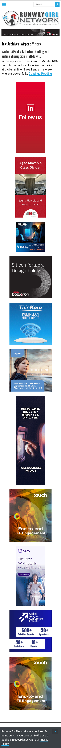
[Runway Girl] (30, 25)
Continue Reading (40, 73)
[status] (55, 731)
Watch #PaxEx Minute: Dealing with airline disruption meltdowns (26, 54)
